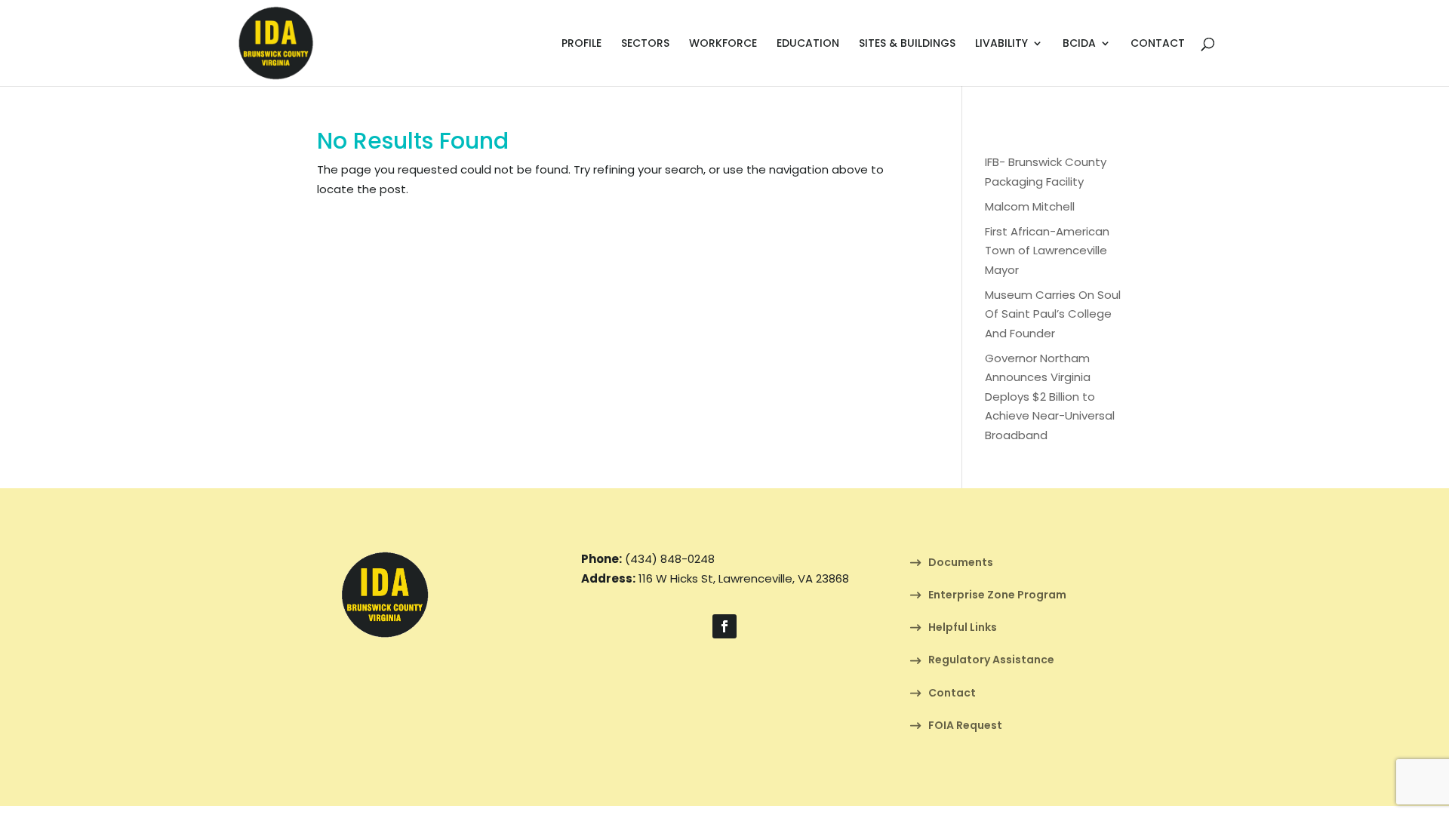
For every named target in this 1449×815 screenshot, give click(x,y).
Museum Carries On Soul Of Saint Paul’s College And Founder (1053, 314)
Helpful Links (962, 628)
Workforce (723, 44)
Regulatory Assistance (991, 660)
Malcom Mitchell (1030, 206)
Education (808, 44)
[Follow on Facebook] (724, 626)
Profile (581, 44)
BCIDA (1079, 44)
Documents (960, 563)
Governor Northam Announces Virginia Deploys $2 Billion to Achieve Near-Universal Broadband (1050, 396)
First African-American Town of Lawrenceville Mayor (1047, 250)
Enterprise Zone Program (997, 595)
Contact (1158, 44)
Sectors (645, 44)
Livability (1001, 44)
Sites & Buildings (907, 44)
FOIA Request (965, 726)
